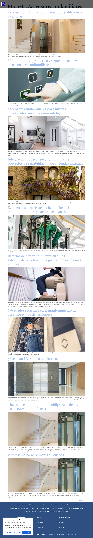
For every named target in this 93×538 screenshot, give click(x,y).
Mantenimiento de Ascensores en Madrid (19, 508)
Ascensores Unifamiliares (58, 508)
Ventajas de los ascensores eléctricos (36, 455)
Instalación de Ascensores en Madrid (69, 504)
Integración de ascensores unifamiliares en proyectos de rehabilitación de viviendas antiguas (45, 161)
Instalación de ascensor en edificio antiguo (25, 504)
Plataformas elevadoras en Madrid (75, 508)
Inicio (44, 4)
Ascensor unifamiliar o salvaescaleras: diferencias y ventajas (46, 14)
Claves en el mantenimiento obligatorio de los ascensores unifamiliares (43, 406)
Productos (66, 4)
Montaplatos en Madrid (30, 511)
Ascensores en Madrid (43, 511)
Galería (74, 4)
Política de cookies (65, 534)
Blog (91, 4)
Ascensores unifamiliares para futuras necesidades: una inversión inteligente (37, 111)
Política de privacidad (53, 534)
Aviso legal (73, 534)
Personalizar (8, 532)
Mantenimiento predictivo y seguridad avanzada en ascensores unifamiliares (44, 62)
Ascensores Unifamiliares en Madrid (59, 511)
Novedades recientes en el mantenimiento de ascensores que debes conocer (42, 312)
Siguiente (82, 500)
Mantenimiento (51, 4)
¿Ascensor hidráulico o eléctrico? (33, 358)
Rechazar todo (17, 532)
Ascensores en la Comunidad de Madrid (41, 508)
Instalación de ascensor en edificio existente (48, 504)
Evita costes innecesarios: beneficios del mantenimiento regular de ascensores (38, 209)
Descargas (79, 4)
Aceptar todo (27, 532)
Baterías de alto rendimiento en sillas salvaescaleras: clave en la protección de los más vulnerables (44, 260)
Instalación (59, 4)
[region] (18, 526)
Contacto (86, 4)
